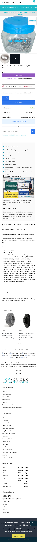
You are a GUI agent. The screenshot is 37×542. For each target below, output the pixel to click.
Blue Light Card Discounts (9, 452)
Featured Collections (8, 457)
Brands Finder (6, 441)
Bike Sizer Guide (7, 449)
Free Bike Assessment (8, 422)
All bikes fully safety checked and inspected (17, 150)
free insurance (13, 152)
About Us (5, 444)
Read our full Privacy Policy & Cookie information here (18, 531)
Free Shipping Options (11, 164)
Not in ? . (14, 135)
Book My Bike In (7, 439)
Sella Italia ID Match (8, 428)
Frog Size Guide (6, 431)
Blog (3, 417)
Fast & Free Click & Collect (12, 147)
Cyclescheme (6, 399)
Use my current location (19, 121)
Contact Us (5, 512)
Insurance (5, 436)
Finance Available (9, 167)
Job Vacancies (6, 447)
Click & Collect (6, 394)
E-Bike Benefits (6, 425)
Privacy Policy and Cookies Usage (12, 407)
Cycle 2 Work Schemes (8, 433)
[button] (18, 86)
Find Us (4, 455)
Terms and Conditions (8, 405)
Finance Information (8, 397)
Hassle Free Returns (10, 161)
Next (33, 330)
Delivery (4, 391)
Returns (4, 402)
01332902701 (17, 176)
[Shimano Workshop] (32, 20)
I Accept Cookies (18, 536)
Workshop (5, 420)
